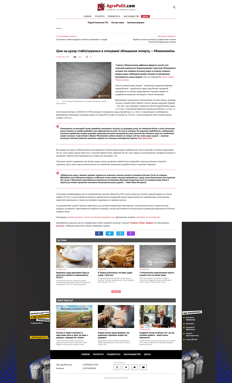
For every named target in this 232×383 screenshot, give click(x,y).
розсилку (60, 225)
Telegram (149, 222)
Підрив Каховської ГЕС (98, 22)
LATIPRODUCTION (90, 364)
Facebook (134, 222)
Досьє (145, 16)
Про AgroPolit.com (64, 364)
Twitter (142, 222)
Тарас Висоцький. (145, 138)
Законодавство (131, 16)
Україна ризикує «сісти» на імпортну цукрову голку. (92, 217)
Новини (88, 16)
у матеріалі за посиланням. (147, 217)
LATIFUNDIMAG (89, 368)
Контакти (60, 368)
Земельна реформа (135, 22)
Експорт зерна (117, 22)
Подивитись (114, 16)
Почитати (99, 16)
